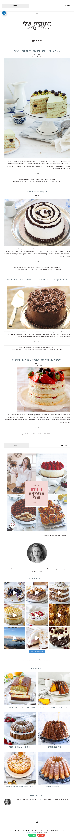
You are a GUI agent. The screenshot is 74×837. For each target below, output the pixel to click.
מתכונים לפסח (35, 267)
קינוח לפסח (28, 269)
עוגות (45, 179)
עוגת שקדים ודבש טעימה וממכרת (20, 787)
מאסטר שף (40, 435)
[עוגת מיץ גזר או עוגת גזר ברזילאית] (54, 689)
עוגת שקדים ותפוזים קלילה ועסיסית (20, 707)
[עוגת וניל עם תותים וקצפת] (20, 728)
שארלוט (23, 435)
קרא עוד (37, 173)
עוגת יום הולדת (39, 349)
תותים (19, 435)
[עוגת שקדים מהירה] (54, 768)
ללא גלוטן (49, 267)
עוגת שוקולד (31, 349)
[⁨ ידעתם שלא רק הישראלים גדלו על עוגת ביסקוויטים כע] (37, 593)
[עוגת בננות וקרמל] (54, 728)
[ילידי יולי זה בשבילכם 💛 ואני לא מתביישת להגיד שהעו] (14, 615)
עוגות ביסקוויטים (39, 179)
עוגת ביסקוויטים (15, 181)
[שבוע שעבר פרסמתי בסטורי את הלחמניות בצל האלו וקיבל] (59, 615)
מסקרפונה (32, 181)
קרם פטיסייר (29, 435)
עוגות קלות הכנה (29, 179)
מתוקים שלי (37, 25)
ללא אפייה (38, 181)
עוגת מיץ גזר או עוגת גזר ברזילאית (54, 707)
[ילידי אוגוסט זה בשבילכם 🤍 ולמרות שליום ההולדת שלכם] (59, 593)
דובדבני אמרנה (46, 181)
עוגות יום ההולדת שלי (38, 347)
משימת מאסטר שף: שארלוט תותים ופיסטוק (37, 360)
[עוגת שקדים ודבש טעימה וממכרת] (20, 768)
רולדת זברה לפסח (37, 192)
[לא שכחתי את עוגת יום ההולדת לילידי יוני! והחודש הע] (37, 638)
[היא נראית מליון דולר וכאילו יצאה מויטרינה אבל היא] (37, 615)
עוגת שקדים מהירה (54, 787)
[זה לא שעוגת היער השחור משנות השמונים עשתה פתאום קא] (59, 638)
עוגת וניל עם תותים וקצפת (20, 747)
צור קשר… (18, 799)
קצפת (22, 269)
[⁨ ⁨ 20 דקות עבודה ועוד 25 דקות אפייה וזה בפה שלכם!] (14, 593)
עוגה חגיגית (46, 349)
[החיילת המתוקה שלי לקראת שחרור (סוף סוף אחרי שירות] (14, 638)
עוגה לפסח (34, 269)
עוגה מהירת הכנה (24, 181)
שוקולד (15, 269)
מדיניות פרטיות (31, 832)
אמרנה (52, 181)
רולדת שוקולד (19, 349)
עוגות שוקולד (17, 267)
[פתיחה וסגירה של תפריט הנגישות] (4, 13)
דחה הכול (41, 835)
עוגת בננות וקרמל (54, 747)
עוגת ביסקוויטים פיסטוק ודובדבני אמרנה (37, 51)
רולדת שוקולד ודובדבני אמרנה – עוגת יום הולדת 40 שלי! (37, 279)
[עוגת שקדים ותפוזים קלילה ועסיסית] (20, 689)
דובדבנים (45, 269)
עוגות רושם (22, 179)
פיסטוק (35, 435)
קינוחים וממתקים (28, 433)
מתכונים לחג (43, 267)
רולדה (18, 269)
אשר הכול (32, 835)
